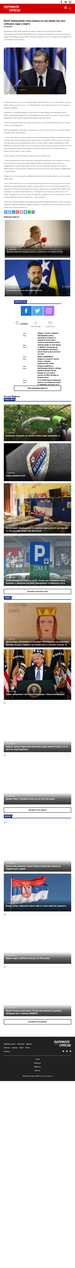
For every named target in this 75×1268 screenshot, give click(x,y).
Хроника (14, 1048)
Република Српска (9, 1044)
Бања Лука (20, 1044)
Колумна (6, 1051)
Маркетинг (37, 1067)
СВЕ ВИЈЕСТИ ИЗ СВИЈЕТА (37, 810)
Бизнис (28, 1048)
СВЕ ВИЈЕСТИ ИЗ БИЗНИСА (37, 1022)
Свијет (21, 1048)
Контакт (37, 1070)
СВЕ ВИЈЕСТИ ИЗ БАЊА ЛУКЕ (37, 591)
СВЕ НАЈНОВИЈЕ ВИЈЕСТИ (37, 388)
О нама (37, 1059)
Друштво (29, 1044)
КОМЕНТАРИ (50, 327)
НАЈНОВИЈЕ (24, 324)
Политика (7, 1048)
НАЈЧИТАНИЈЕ (36, 327)
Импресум (37, 1063)
